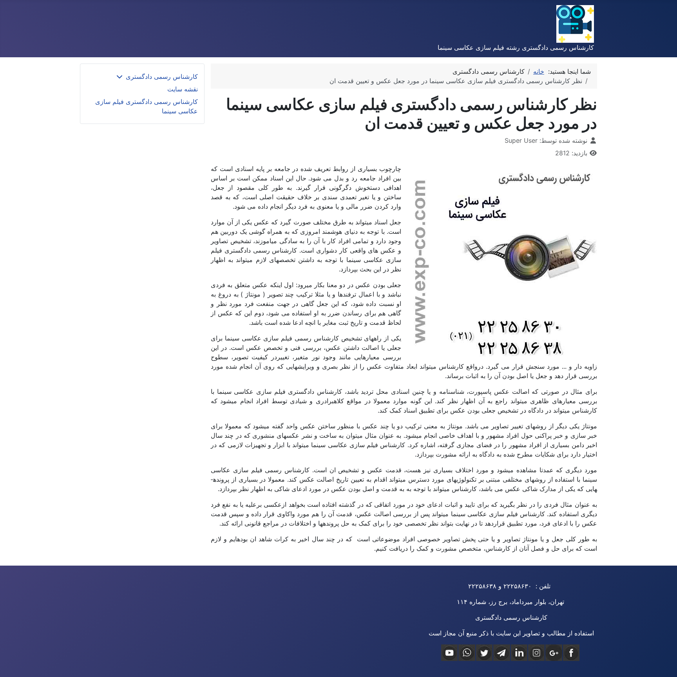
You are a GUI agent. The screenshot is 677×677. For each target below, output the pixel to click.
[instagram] (536, 652)
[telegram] (501, 652)
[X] (484, 652)
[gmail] (553, 652)
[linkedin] (519, 652)
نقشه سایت (182, 89)
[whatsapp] (466, 652)
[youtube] (449, 652)
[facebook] (571, 652)
